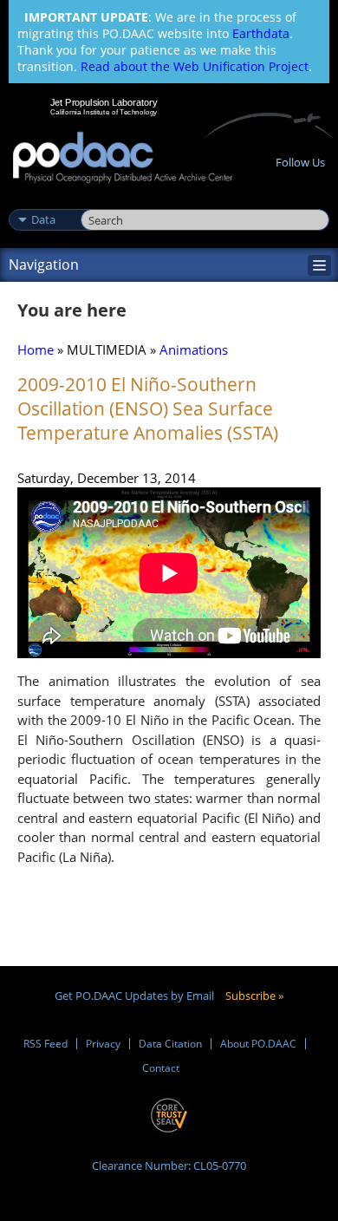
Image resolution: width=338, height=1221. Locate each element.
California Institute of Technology (104, 112)
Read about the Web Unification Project (195, 66)
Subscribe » (254, 995)
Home (35, 349)
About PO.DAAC (258, 1043)
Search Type (43, 201)
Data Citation (170, 1043)
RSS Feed (45, 1043)
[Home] (122, 158)
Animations (193, 349)
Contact (160, 1068)
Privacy (103, 1043)
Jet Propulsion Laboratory (103, 102)
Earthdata (260, 33)
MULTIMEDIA (106, 349)
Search (100, 201)
